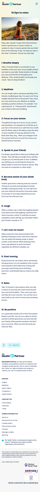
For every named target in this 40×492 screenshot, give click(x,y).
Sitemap (5, 435)
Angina (4, 382)
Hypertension (7, 394)
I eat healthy (6, 403)
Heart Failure (6, 388)
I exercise (5, 406)
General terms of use (9, 420)
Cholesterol (6, 391)
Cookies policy (7, 423)
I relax (4, 409)
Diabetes (5, 385)
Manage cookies (8, 432)
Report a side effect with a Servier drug (23, 483)
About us (5, 417)
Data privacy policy (9, 426)
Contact (5, 429)
